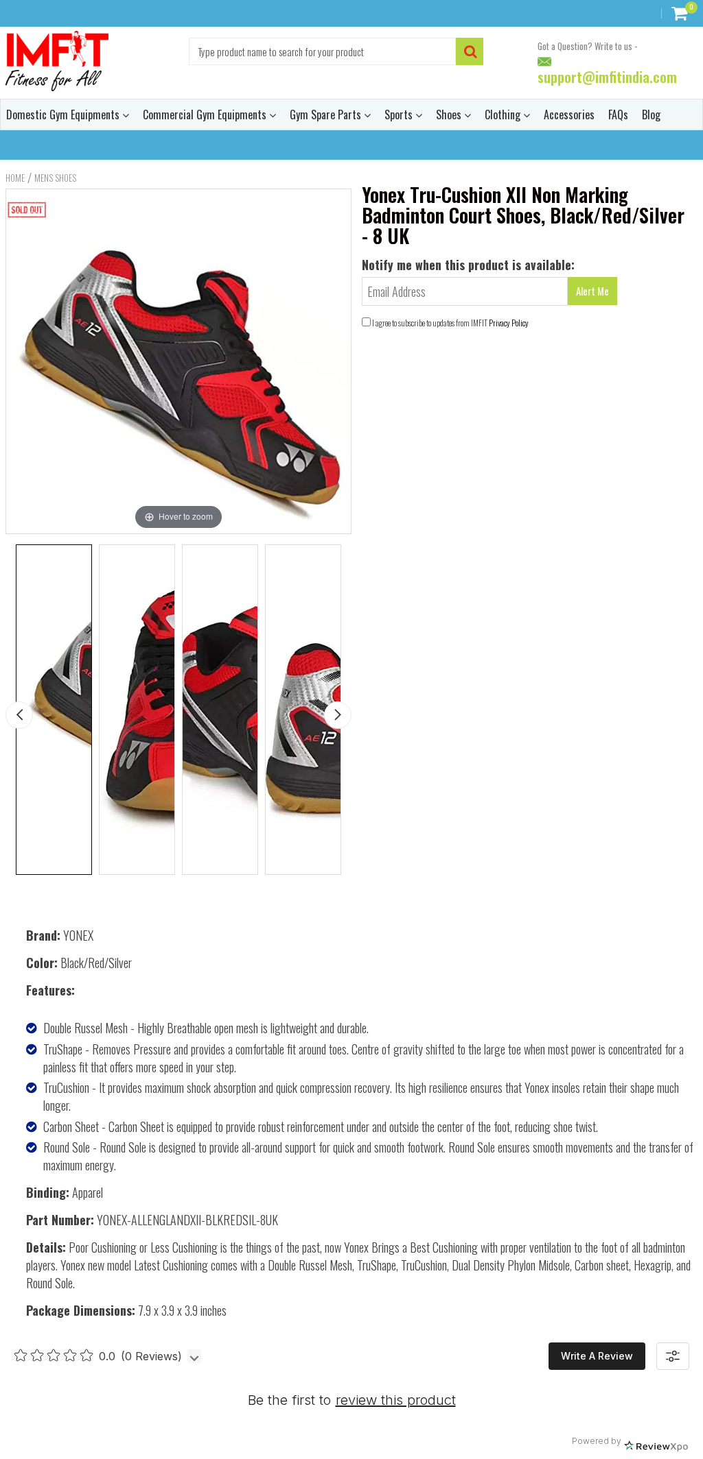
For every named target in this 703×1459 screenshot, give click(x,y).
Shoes (450, 114)
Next (338, 715)
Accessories (569, 114)
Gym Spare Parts (327, 114)
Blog (651, 114)
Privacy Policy (509, 322)
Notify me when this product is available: (468, 265)
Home (15, 177)
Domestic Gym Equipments (64, 114)
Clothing (504, 114)
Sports (399, 114)
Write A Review (597, 1356)
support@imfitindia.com (607, 77)
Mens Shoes (55, 177)
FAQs (618, 114)
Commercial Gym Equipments (206, 114)
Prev (19, 715)
